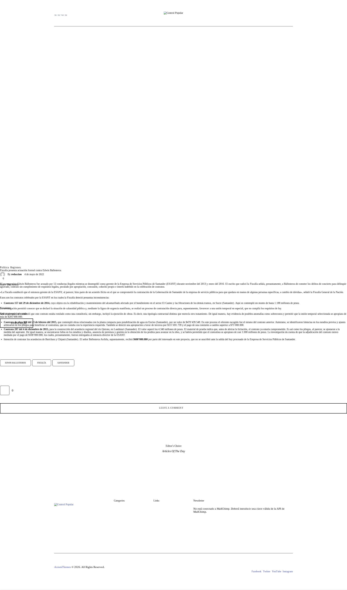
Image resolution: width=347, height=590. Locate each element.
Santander (63, 363)
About (157, 507)
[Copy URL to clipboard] (34, 293)
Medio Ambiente (123, 521)
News (156, 514)
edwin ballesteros (15, 363)
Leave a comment (171, 408)
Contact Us (159, 521)
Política (4, 267)
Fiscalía (41, 363)
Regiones (15, 267)
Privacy (157, 527)
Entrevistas (120, 534)
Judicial (118, 514)
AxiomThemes (62, 567)
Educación (120, 527)
